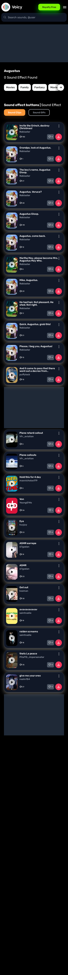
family (24, 87)
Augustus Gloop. (29, 214)
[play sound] (12, 132)
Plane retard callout (31, 433)
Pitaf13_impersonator (31, 657)
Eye (21, 521)
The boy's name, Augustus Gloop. (34, 171)
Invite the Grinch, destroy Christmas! (34, 127)
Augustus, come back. (32, 236)
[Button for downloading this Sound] (58, 137)
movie (54, 87)
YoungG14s (25, 502)
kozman (23, 591)
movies (10, 87)
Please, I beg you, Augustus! (35, 346)
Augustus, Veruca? (30, 192)
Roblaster (24, 132)
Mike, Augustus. (28, 280)
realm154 (24, 679)
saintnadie (25, 613)
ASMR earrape (27, 543)
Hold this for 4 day (30, 477)
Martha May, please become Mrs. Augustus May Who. (38, 259)
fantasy (39, 87)
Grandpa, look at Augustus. (35, 147)
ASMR (22, 565)
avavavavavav (28, 609)
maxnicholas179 (28, 480)
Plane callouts (27, 455)
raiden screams (28, 631)
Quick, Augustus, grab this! (35, 324)
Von (21, 499)
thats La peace (28, 653)
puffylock (24, 374)
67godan (24, 547)
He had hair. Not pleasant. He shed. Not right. (36, 303)
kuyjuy (23, 524)
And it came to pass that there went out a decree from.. (37, 369)
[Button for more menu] (59, 126)
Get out (23, 587)
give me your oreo (30, 675)
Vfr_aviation (26, 436)
